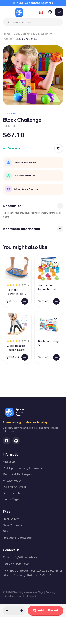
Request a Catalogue (17, 538)
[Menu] (7, 12)
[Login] (50, 12)
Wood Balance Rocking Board (15, 348)
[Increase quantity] (22, 610)
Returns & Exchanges (17, 474)
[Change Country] (41, 12)
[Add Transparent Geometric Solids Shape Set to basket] (56, 301)
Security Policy (13, 493)
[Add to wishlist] (24, 262)
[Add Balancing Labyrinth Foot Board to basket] (24, 301)
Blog (6, 531)
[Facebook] (6, 440)
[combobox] (36, 22)
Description (12, 206)
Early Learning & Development (33, 34)
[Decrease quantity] (7, 610)
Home (6, 34)
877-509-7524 (19, 564)
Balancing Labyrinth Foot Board (15, 294)
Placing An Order (14, 487)
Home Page (11, 499)
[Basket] (59, 12)
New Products (12, 525)
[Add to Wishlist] (58, 148)
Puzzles (7, 39)
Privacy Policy (12, 481)
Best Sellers (11, 519)
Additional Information (21, 229)
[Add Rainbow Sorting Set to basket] (56, 357)
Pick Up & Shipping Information (24, 468)
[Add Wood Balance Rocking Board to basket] (24, 357)
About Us (9, 462)
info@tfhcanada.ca (24, 557)
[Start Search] (8, 22)
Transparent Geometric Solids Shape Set (48, 289)
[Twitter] (16, 440)
